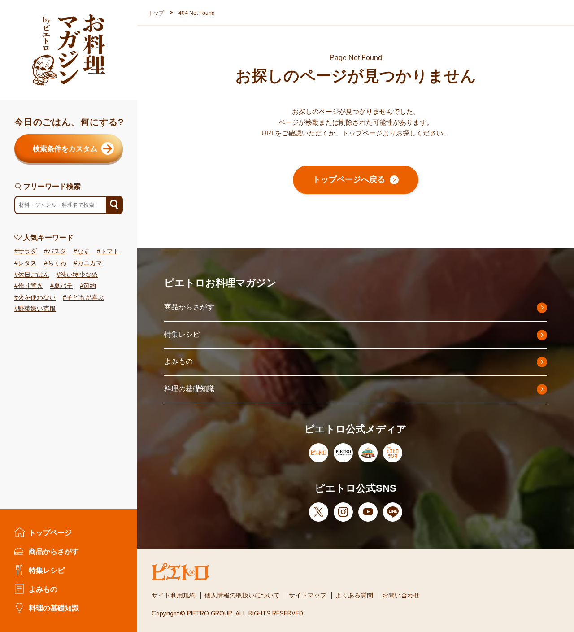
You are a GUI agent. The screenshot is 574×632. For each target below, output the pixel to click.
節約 (89, 286)
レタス (27, 263)
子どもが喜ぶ (85, 297)
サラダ (27, 251)
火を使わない (37, 297)
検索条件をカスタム (65, 148)
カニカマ (89, 263)
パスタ (57, 251)
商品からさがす (54, 551)
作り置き (30, 286)
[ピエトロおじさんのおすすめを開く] (68, 50)
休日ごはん (33, 274)
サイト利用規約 (174, 595)
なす (83, 251)
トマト (109, 251)
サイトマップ (307, 595)
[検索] (114, 205)
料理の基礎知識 (54, 608)
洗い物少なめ (79, 274)
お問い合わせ (401, 595)
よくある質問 (354, 595)
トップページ (50, 532)
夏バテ (63, 286)
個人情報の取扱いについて (242, 595)
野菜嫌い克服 (37, 308)
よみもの (43, 589)
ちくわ (57, 263)
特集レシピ (47, 570)
